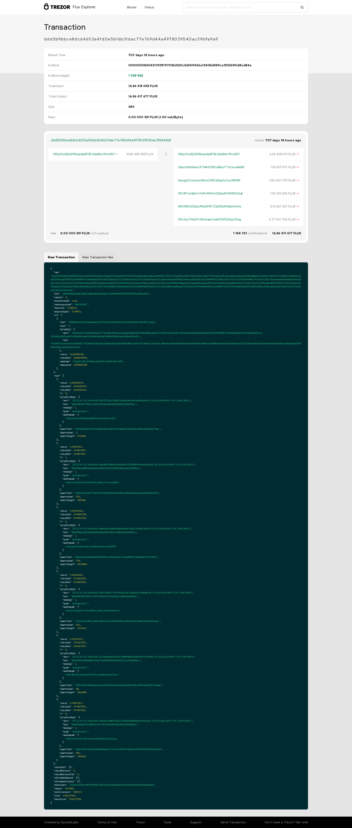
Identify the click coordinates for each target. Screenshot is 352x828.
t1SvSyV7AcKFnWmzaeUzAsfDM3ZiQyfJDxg (209, 219)
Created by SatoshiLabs (61, 822)
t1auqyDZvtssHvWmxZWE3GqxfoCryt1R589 (209, 180)
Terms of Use (107, 822)
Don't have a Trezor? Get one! (286, 822)
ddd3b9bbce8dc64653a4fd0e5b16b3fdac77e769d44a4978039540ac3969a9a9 (111, 140)
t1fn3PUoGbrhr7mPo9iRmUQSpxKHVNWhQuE (210, 193)
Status (149, 7)
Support (196, 822)
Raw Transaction (61, 257)
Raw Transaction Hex (97, 257)
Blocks (131, 7)
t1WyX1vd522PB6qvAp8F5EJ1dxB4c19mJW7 (84, 154)
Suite (167, 822)
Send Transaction (233, 822)
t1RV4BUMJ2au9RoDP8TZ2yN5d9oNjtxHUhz (209, 206)
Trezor (140, 822)
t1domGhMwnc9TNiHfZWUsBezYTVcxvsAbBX (211, 167)
